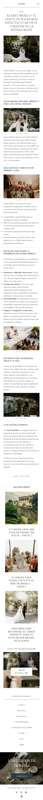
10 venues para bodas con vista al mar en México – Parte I (21, 564)
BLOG (21, 11)
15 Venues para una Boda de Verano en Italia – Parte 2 (21, 514)
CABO (21, 739)
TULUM (21, 733)
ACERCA (21, 705)
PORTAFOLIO (21, 716)
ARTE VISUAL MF (21, 671)
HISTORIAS (21, 711)
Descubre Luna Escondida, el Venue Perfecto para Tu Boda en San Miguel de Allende (21, 616)
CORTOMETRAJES (21, 722)
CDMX (21, 745)
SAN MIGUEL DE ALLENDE (21, 727)
